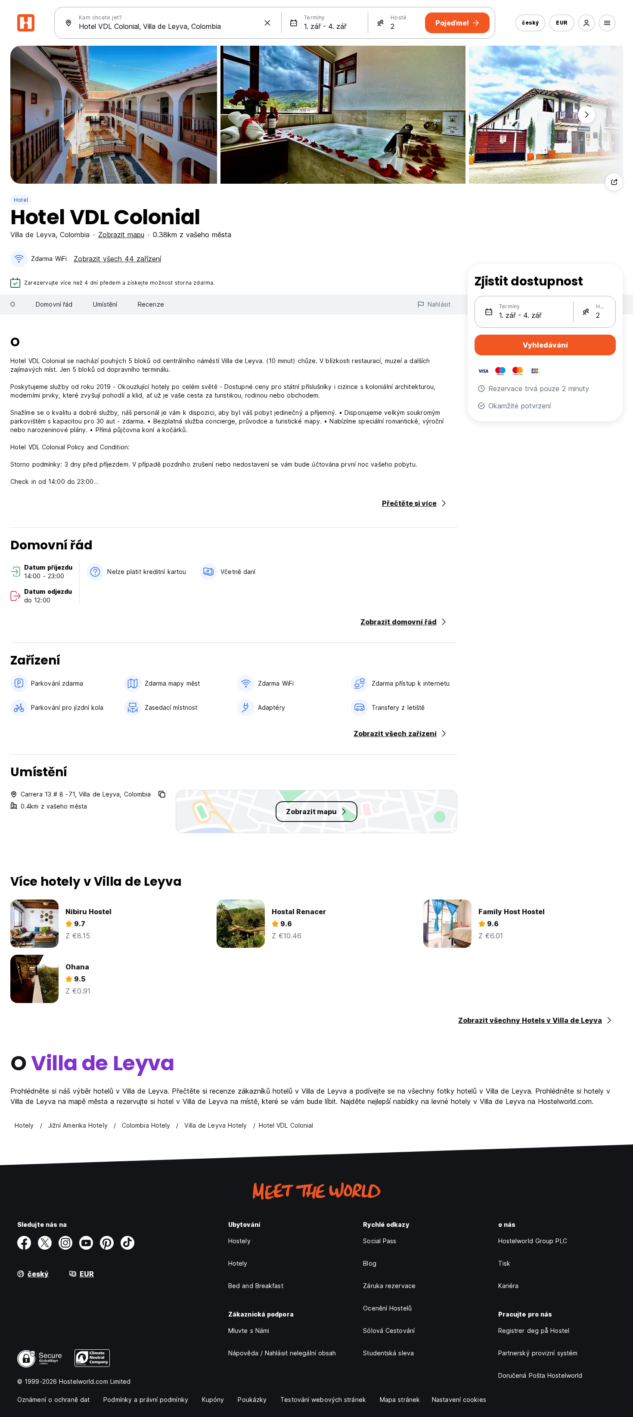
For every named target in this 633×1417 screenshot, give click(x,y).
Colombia (75, 234)
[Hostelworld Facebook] (24, 1243)
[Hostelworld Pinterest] (107, 1243)
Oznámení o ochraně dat (53, 1399)
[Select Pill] (586, 22)
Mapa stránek (400, 1399)
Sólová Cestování (389, 1330)
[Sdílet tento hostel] (614, 182)
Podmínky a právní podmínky (145, 1399)
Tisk (504, 1263)
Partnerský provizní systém (538, 1353)
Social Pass (379, 1241)
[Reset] (267, 23)
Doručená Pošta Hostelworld (540, 1375)
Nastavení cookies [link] (459, 1399)
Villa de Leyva (33, 234)
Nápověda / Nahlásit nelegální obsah (282, 1353)
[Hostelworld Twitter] (45, 1243)
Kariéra (508, 1285)
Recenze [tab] (151, 304)
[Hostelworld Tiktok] (127, 1243)
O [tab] (12, 304)
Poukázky (252, 1399)
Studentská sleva (388, 1353)
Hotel (21, 200)
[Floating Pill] (586, 114)
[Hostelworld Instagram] (65, 1243)
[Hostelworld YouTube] (86, 1243)
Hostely (239, 1241)
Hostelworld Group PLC (532, 1241)
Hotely (238, 1263)
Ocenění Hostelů (387, 1308)
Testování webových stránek (323, 1399)
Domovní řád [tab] (54, 304)
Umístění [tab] (105, 304)
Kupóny (213, 1399)
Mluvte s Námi (248, 1330)
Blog (369, 1263)
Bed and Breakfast (255, 1285)
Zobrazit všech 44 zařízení (117, 258)
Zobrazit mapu (121, 234)
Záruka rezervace (389, 1285)
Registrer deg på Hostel (533, 1330)
